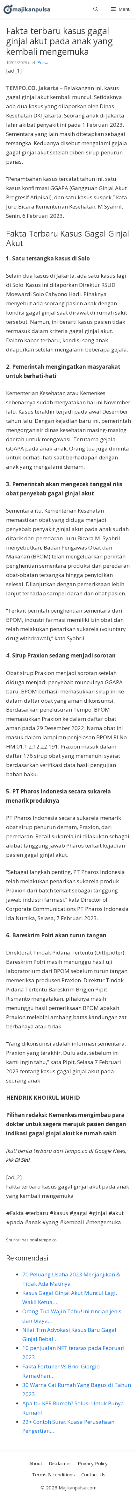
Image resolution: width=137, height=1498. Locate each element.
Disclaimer (60, 1463)
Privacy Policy (93, 1463)
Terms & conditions (53, 1474)
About (35, 1463)
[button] (96, 9)
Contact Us (93, 1474)
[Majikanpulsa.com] (26, 9)
